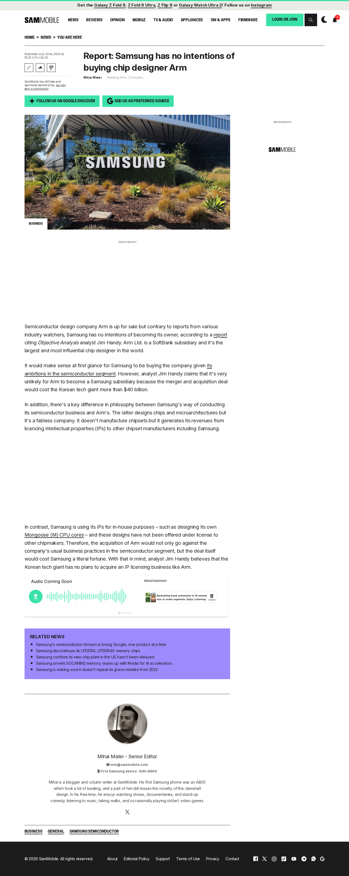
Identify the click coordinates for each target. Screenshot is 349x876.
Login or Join (284, 20)
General (56, 832)
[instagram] (274, 858)
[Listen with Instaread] (51, 67)
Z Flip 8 (165, 5)
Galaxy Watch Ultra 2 (200, 5)
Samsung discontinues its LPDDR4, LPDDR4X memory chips (88, 650)
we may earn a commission (45, 86)
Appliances (192, 20)
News (73, 20)
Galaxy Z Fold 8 (109, 5)
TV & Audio (163, 20)
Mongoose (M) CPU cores (54, 535)
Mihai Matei (92, 77)
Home (30, 38)
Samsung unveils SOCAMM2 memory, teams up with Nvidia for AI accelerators (104, 663)
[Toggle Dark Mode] (322, 20)
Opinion (117, 20)
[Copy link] (29, 67)
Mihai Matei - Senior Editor (127, 756)
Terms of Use (188, 858)
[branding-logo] (42, 20)
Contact (232, 858)
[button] (311, 20)
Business (34, 832)
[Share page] (40, 67)
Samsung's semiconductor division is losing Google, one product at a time (101, 644)
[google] (322, 858)
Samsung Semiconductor (94, 832)
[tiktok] (284, 858)
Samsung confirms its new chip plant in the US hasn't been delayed (95, 657)
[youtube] (294, 858)
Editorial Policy (136, 858)
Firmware (248, 20)
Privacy (212, 858)
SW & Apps (221, 20)
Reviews (94, 20)
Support (163, 858)
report (220, 335)
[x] (264, 858)
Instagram (261, 5)
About (112, 858)
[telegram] (304, 858)
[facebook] (255, 858)
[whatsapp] (313, 858)
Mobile (139, 20)
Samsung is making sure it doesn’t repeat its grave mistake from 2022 (97, 669)
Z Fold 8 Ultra (141, 5)
